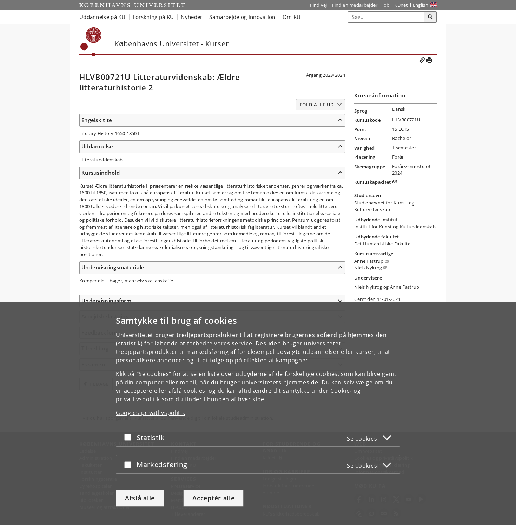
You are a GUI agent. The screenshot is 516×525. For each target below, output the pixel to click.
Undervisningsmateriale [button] (113, 267)
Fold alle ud (317, 104)
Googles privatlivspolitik (150, 413)
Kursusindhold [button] (100, 172)
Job (385, 5)
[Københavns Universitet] (132, 5)
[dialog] (258, 413)
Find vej (318, 5)
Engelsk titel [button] (97, 119)
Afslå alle (140, 498)
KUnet (401, 5)
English (420, 5)
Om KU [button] (292, 16)
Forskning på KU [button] (153, 16)
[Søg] (430, 17)
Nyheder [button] (191, 16)
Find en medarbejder (355, 5)
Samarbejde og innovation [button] (242, 16)
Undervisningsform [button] (106, 300)
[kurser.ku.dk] (91, 41)
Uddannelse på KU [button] (102, 16)
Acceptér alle (213, 498)
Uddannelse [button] (97, 146)
